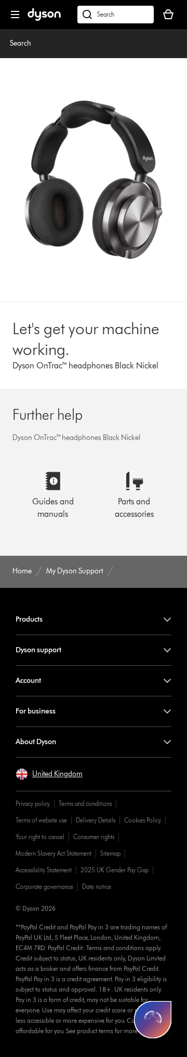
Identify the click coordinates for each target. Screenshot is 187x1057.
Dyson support (38, 650)
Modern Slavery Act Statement (53, 853)
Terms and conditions (85, 803)
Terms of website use (41, 820)
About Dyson (36, 741)
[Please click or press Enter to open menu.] (15, 14)
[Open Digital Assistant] (152, 1019)
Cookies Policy (142, 820)
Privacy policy (33, 803)
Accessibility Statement (44, 870)
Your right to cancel (40, 837)
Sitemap (110, 853)
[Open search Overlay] (115, 14)
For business (36, 711)
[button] (49, 774)
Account (28, 680)
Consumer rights (93, 837)
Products (29, 619)
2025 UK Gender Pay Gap (115, 870)
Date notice (96, 886)
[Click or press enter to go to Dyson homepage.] (44, 18)
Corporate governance (44, 886)
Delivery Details (95, 820)
